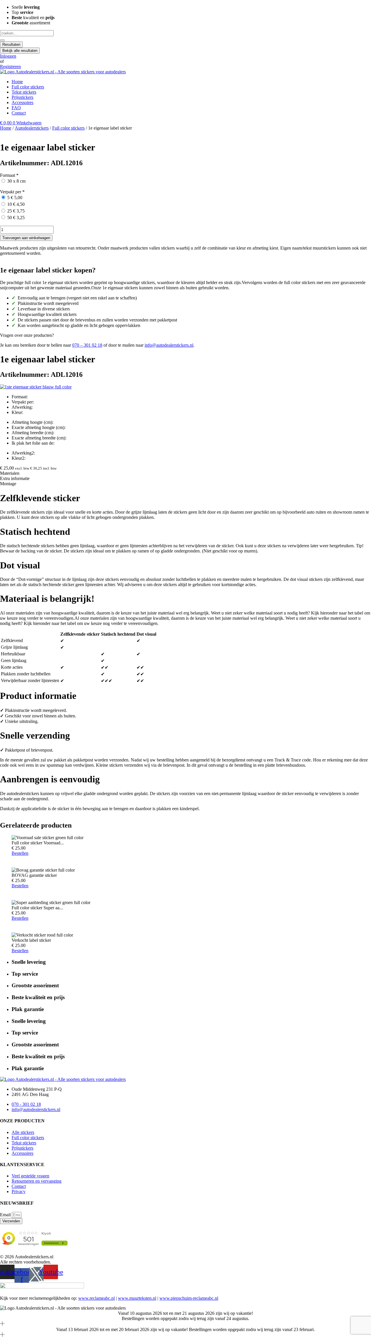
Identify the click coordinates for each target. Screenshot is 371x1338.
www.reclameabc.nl (96, 1298)
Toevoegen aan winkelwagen (26, 238)
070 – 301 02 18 (87, 345)
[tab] (185, 473)
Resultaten (11, 44)
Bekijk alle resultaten (19, 50)
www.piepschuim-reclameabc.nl (188, 1298)
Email (6, 1214)
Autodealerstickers (32, 128)
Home (5, 128)
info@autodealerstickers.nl (169, 345)
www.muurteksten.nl (137, 1298)
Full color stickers (68, 128)
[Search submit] (2, 40)
